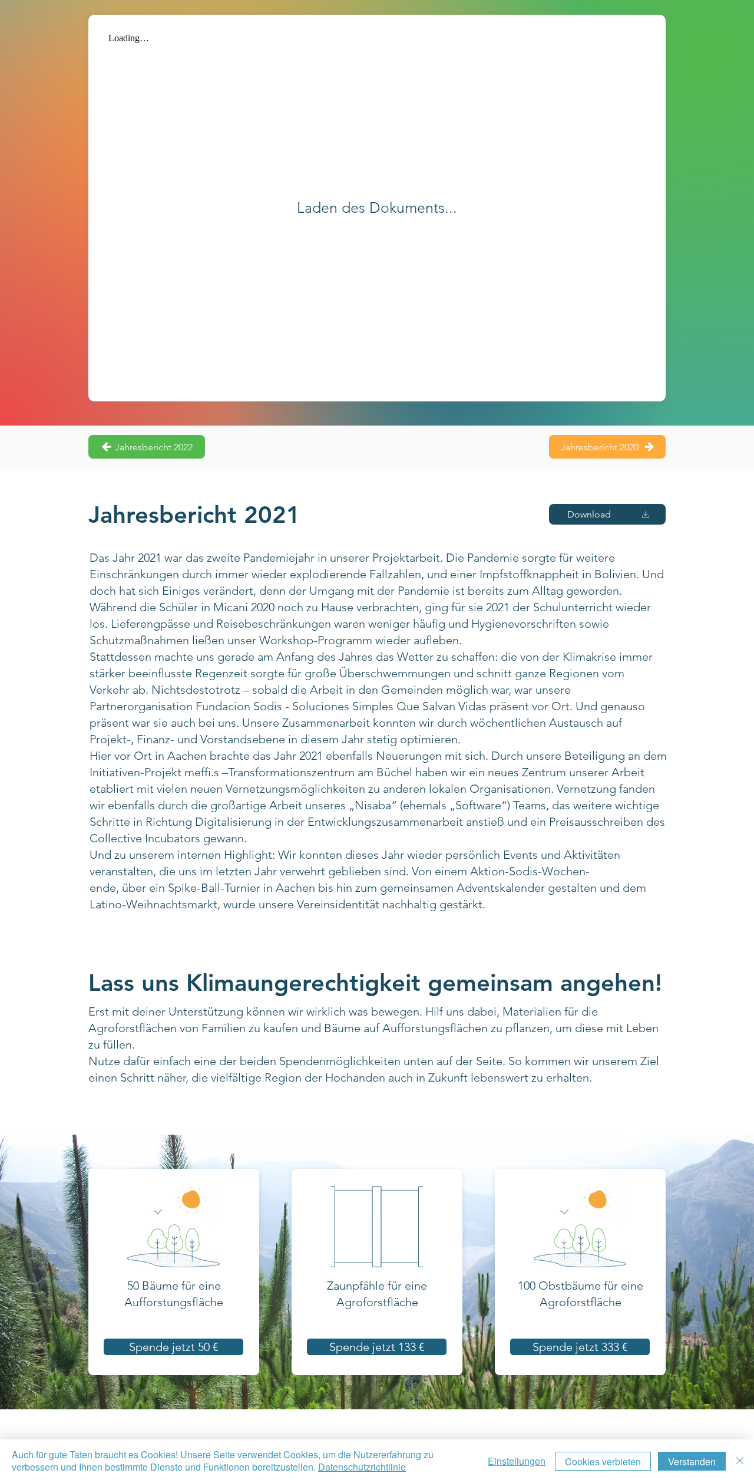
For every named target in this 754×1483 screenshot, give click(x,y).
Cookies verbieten (603, 1461)
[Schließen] (740, 1461)
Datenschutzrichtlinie (362, 1467)
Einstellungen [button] (516, 1461)
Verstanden (692, 1461)
